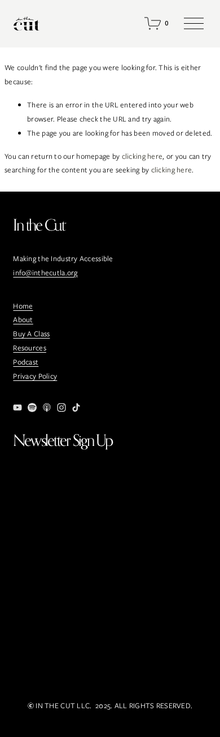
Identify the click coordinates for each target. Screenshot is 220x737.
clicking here (142, 156)
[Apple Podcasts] (46, 407)
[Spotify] (32, 407)
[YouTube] (17, 407)
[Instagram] (61, 407)
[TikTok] (76, 407)
